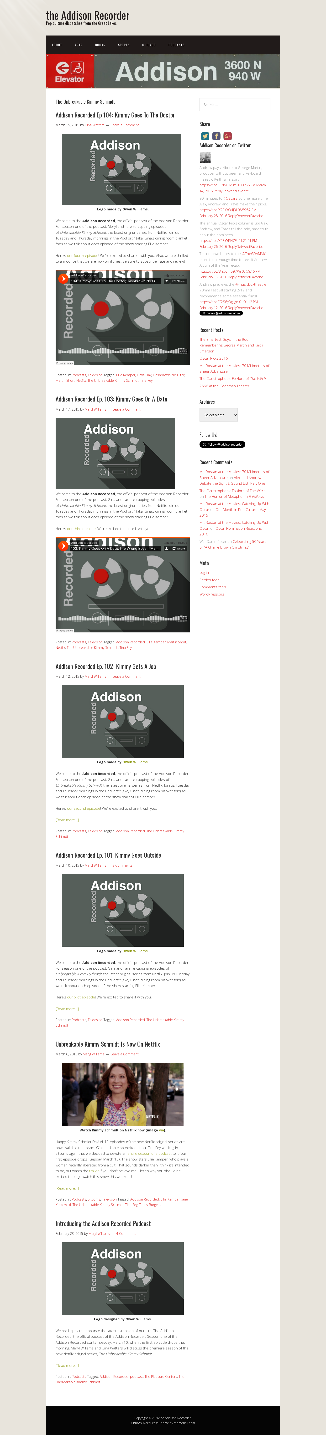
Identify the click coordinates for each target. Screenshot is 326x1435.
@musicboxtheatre (250, 284)
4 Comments (126, 1233)
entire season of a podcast (149, 1153)
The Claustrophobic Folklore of (233, 378)
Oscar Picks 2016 (214, 358)
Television (95, 375)
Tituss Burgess (150, 1204)
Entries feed (210, 579)
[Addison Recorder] (205, 161)
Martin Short (65, 380)
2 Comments (122, 865)
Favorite (242, 190)
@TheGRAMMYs (254, 253)
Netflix (81, 380)
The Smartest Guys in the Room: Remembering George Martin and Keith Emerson (231, 345)
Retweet (229, 190)
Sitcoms (94, 1199)
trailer (94, 1170)
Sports (124, 44)
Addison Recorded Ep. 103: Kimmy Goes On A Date (111, 398)
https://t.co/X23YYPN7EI (218, 240)
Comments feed (213, 587)
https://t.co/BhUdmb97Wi (220, 271)
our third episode (81, 528)
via (161, 1130)
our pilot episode (81, 997)
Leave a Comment (125, 125)
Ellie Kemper (125, 375)
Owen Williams (135, 762)
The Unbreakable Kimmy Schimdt (113, 380)
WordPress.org (212, 594)
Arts (78, 44)
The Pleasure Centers (161, 1376)
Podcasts (176, 44)
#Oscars (230, 198)
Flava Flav (144, 375)
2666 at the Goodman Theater (224, 385)
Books (100, 44)
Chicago (149, 44)
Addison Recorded (130, 642)
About (57, 44)
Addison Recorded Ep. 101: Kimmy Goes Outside (108, 855)
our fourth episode (82, 255)
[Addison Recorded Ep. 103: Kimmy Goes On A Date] (115, 487)
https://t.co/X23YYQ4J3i (218, 209)
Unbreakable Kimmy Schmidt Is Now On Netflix (108, 1043)
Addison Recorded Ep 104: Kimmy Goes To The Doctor (115, 114)
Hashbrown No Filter (168, 375)
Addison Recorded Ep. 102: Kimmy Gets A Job (106, 666)
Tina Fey (146, 380)
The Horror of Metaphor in (234, 496)
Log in (204, 572)
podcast (136, 1376)
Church (136, 1423)
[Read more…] (67, 819)
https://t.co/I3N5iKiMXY (218, 185)
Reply (218, 190)
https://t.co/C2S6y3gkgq (219, 301)
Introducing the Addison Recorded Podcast (103, 1223)
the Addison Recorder (88, 15)
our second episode (83, 808)
